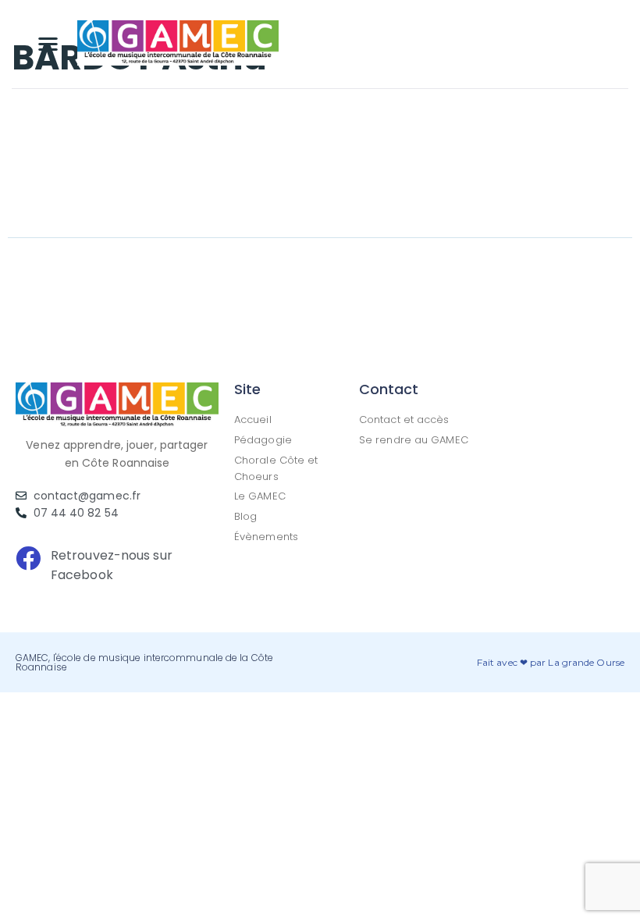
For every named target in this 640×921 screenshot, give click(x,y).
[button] (48, 43)
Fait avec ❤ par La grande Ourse (550, 662)
